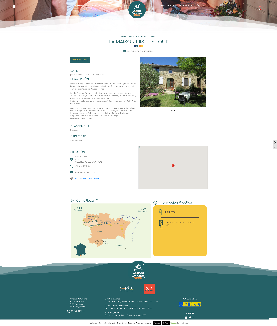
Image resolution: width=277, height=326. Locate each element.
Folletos (170, 212)
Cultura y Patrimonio (99, 6)
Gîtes (129, 37)
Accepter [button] (157, 323)
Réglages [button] (173, 323)
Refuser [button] (165, 323)
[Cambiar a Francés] (260, 9)
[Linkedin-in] (194, 317)
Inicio (123, 37)
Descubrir (77, 6)
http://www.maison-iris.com (87, 178)
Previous (137, 83)
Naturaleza (167, 6)
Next (209, 83)
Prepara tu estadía (189, 6)
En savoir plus (182, 323)
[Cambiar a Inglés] (260, 6)
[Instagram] (186, 317)
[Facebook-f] (190, 317)
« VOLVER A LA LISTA (80, 60)
